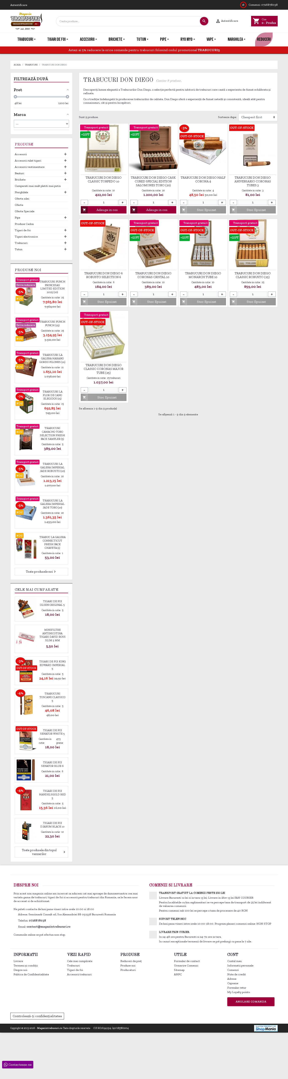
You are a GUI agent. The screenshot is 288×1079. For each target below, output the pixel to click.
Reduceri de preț (131, 961)
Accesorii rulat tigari (28, 160)
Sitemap (179, 970)
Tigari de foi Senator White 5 (52, 732)
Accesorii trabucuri (79, 974)
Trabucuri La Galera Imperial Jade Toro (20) (52, 504)
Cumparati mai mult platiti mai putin (38, 186)
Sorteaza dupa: (227, 117)
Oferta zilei (22, 198)
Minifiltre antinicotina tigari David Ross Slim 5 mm (52, 635)
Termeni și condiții (25, 965)
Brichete (20, 179)
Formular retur (236, 987)
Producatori (128, 970)
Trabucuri (21, 243)
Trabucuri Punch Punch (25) (52, 323)
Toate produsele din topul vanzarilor (44, 852)
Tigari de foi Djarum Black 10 (52, 824)
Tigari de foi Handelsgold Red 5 (52, 794)
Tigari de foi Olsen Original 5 (52, 603)
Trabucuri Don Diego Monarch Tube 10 (203, 275)
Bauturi (19, 173)
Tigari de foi (23, 230)
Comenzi (233, 970)
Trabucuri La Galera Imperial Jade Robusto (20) (52, 467)
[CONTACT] (284, 39)
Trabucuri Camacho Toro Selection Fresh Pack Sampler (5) (52, 433)
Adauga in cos (100, 210)
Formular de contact (187, 961)
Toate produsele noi (41, 571)
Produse (24, 144)
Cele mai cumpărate (79, 961)
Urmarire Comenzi (186, 965)
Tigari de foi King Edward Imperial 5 (52, 665)
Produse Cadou (24, 224)
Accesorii (21, 154)
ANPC (178, 974)
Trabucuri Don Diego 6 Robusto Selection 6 (103, 275)
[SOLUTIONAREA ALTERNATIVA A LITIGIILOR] (254, 1015)
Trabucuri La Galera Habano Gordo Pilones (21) (52, 358)
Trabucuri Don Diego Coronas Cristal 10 (153, 275)
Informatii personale (240, 965)
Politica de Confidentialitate (31, 974)
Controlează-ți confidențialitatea (37, 1016)
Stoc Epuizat (199, 210)
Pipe (17, 217)
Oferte (19, 205)
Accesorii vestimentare (29, 167)
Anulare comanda (251, 1001)
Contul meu (234, 961)
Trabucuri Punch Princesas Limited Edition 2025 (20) (52, 287)
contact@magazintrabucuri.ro (48, 926)
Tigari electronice (26, 236)
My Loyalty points (238, 992)
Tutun (18, 249)
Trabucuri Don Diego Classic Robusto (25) (253, 275)
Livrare (18, 961)
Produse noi (127, 965)
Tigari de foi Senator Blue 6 (52, 764)
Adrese (231, 979)
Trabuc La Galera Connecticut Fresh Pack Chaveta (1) (52, 542)
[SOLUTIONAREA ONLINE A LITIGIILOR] (209, 1015)
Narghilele (21, 192)
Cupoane (232, 983)
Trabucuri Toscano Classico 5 (52, 697)
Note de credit (236, 974)
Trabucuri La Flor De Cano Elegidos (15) (52, 395)
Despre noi (20, 970)
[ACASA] (4, 39)
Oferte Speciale (24, 211)
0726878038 (269, 5)
